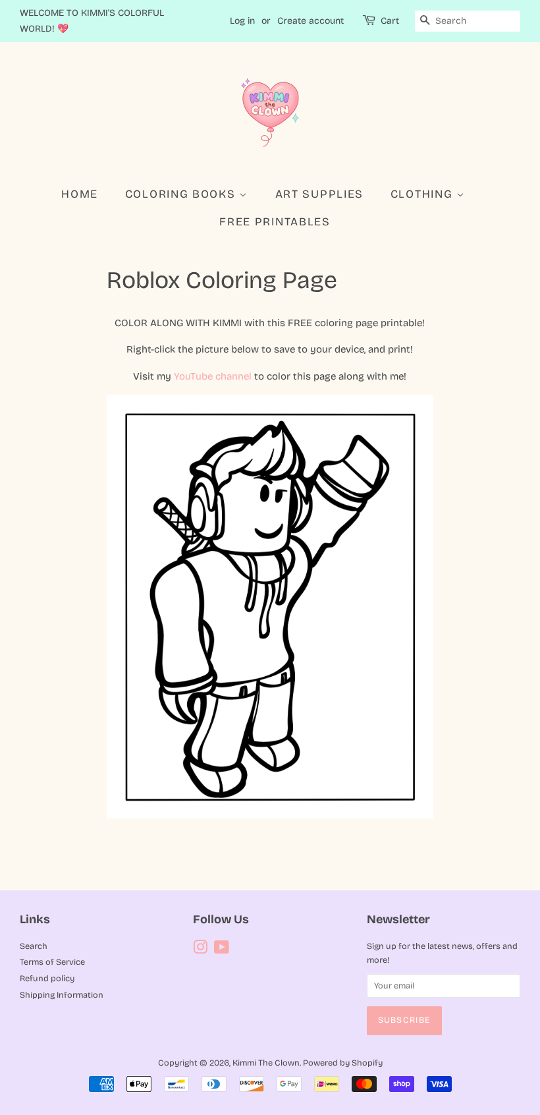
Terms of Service (52, 962)
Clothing (423, 194)
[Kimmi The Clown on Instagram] (200, 950)
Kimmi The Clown (266, 1063)
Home (79, 194)
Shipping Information (61, 995)
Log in (242, 20)
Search (33, 946)
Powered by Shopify (343, 1063)
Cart (390, 20)
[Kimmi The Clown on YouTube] (221, 950)
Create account (310, 20)
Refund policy (47, 978)
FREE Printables (275, 222)
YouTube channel (213, 376)
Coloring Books (182, 194)
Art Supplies (319, 194)
